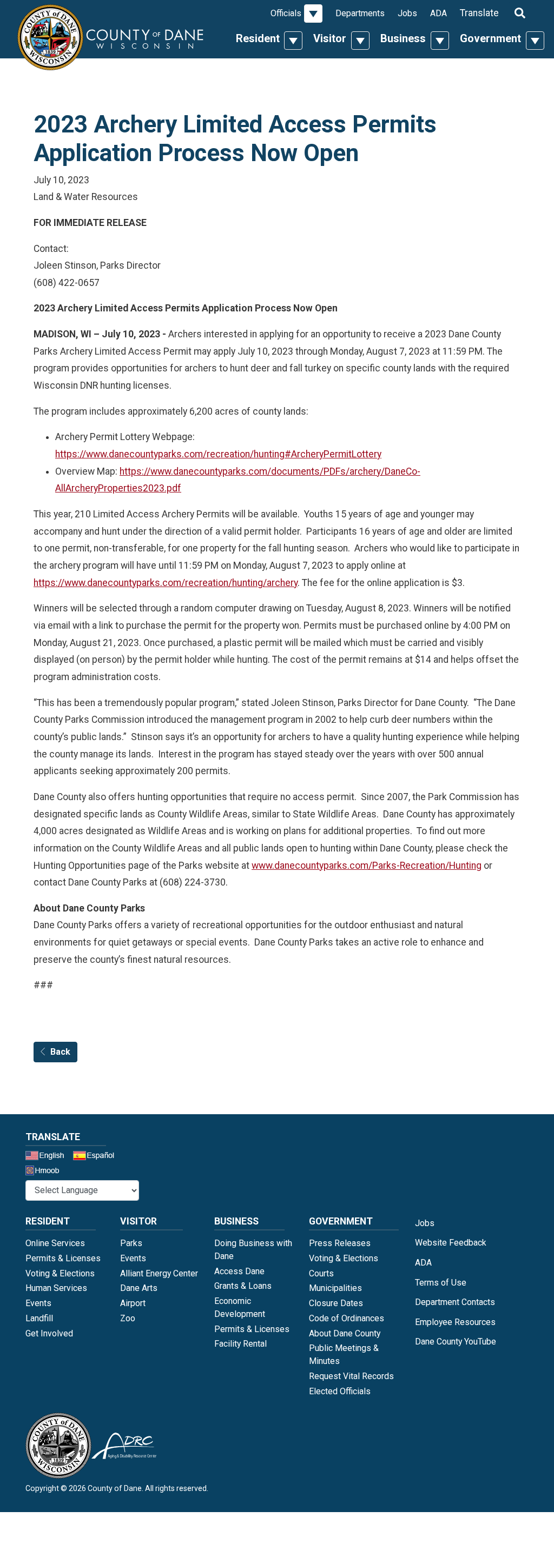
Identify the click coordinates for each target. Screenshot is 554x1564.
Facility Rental (240, 1344)
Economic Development (239, 1307)
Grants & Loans (243, 1286)
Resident (258, 38)
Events (38, 1303)
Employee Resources (455, 1322)
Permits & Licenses (63, 1258)
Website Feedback (450, 1242)
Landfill (39, 1318)
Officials (286, 13)
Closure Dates (336, 1303)
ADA (438, 13)
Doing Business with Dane (253, 1249)
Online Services (55, 1243)
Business (403, 38)
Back (60, 1052)
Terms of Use (440, 1282)
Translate (479, 13)
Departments (360, 13)
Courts (321, 1273)
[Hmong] (46, 1172)
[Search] (519, 12)
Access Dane (239, 1271)
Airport (133, 1303)
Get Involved (49, 1333)
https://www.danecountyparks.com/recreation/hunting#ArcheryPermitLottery (218, 454)
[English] (48, 1157)
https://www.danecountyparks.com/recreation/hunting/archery (166, 582)
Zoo (127, 1318)
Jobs (407, 13)
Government (490, 38)
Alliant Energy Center (159, 1273)
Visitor (329, 38)
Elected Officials (340, 1391)
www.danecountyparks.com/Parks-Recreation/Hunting (367, 865)
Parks (131, 1243)
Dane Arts (138, 1288)
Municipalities (335, 1288)
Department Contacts (455, 1302)
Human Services (56, 1288)
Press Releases (340, 1243)
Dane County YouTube (455, 1341)
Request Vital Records (351, 1376)
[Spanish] (95, 1157)
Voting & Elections (60, 1273)
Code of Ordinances (346, 1318)
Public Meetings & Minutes (344, 1354)
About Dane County (344, 1333)
